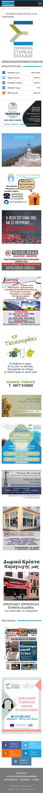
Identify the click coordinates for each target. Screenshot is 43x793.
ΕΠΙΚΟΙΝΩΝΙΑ (25, 780)
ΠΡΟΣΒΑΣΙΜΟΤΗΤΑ (11, 780)
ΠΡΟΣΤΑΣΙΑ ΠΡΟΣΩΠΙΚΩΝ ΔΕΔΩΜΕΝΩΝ (21, 776)
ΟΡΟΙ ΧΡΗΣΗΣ (21, 773)
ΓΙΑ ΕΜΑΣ (35, 780)
